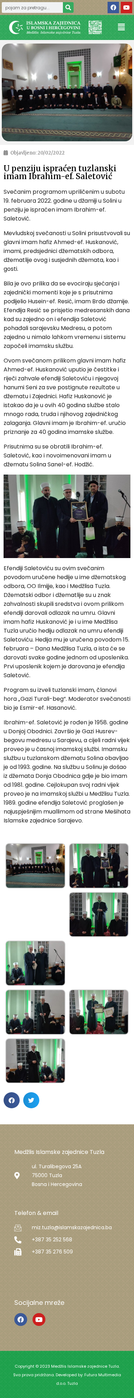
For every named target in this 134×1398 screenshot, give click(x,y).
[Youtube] (126, 7)
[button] (121, 27)
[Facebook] (113, 7)
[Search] (68, 7)
